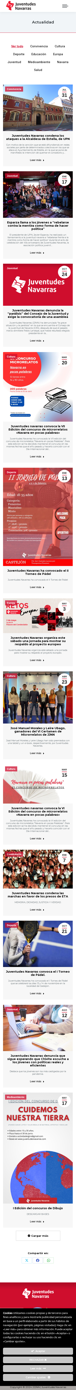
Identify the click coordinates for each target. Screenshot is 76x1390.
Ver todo (17, 46)
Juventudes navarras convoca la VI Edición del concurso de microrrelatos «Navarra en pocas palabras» (38, 811)
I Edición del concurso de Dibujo (38, 1208)
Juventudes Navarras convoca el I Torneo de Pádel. (38, 973)
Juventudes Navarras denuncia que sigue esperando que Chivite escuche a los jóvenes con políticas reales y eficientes (38, 1060)
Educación (38, 54)
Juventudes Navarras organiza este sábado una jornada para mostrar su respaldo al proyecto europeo (38, 641)
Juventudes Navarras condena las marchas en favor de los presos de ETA (38, 894)
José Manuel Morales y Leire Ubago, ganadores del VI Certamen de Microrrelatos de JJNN (38, 731)
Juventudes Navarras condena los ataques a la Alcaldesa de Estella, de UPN (38, 137)
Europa (58, 54)
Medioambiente (39, 62)
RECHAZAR (36, 1359)
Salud (38, 70)
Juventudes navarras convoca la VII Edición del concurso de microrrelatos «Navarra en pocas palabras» (38, 429)
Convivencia (39, 46)
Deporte (19, 54)
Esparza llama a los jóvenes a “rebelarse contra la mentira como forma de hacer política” (38, 226)
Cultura (60, 46)
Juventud (14, 62)
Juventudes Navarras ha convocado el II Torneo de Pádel (38, 572)
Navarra (63, 62)
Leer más (35, 160)
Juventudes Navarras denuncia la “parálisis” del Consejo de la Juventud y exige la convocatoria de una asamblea (38, 314)
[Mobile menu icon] (65, 6)
